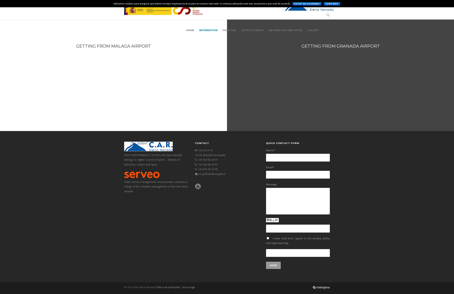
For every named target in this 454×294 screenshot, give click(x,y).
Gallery (313, 30)
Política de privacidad (168, 287)
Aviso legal (189, 287)
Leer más (332, 4)
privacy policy (321, 238)
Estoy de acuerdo (306, 4)
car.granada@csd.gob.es (211, 174)
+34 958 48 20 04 (208, 159)
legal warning (280, 243)
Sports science (252, 30)
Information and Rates (285, 30)
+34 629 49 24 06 (208, 169)
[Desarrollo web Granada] (321, 289)
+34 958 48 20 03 (208, 164)
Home (190, 30)
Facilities (229, 30)
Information (208, 30)
